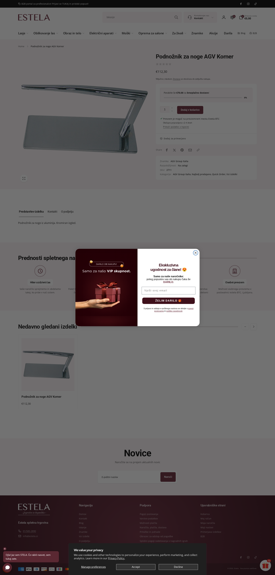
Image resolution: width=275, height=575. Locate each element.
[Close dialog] (195, 252)
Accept (136, 567)
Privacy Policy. (116, 558)
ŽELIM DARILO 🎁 (168, 300)
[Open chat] (7, 567)
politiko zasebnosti (174, 311)
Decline (178, 567)
